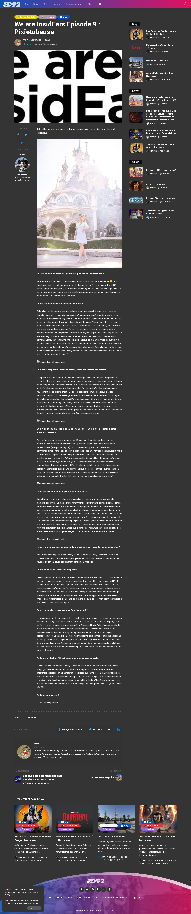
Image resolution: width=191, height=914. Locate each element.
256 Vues (47, 40)
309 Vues (43, 857)
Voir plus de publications (107, 744)
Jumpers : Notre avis (155, 184)
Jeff (151, 64)
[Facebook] (18, 134)
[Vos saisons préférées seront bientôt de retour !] (22, 164)
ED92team (153, 217)
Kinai (26, 40)
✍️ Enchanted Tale (26, 17)
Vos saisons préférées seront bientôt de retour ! (22, 179)
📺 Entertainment (27, 825)
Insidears (33, 717)
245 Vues (173, 860)
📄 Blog (63, 17)
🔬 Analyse (24, 829)
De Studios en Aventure (157, 60)
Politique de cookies (12, 895)
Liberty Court (108, 825)
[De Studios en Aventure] (136, 62)
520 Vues (124, 857)
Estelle (153, 104)
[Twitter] (26, 134)
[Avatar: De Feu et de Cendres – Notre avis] (136, 76)
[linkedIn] (22, 142)
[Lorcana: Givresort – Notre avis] (136, 200)
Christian (153, 37)
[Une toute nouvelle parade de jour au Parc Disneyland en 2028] (136, 100)
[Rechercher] (186, 4)
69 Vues (84, 857)
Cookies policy (33, 903)
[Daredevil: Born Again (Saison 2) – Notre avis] (136, 48)
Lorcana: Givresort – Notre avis (160, 198)
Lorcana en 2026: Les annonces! (161, 170)
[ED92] (11, 4)
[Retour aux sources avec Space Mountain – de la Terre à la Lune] (136, 134)
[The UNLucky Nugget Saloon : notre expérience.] (136, 214)
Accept (34, 908)
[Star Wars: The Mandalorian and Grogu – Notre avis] (136, 34)
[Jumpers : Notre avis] (136, 186)
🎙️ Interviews (47, 17)
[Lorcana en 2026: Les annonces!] (136, 172)
